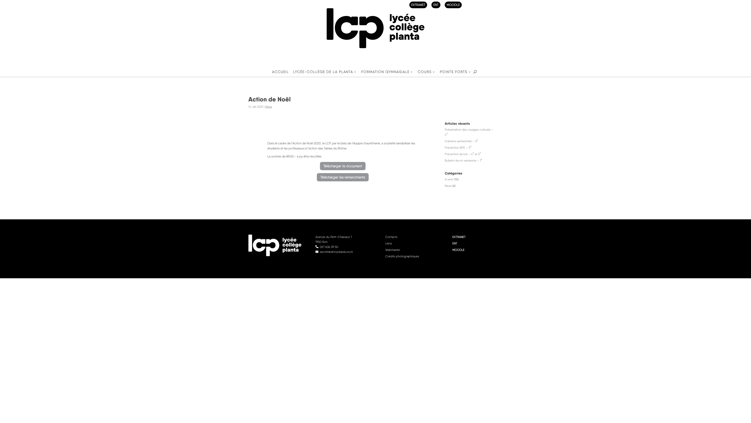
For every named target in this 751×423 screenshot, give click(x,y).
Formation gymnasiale (385, 72)
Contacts (391, 237)
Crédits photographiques (402, 256)
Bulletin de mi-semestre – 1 (463, 160)
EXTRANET (418, 5)
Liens (388, 243)
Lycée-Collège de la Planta (323, 72)
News (268, 106)
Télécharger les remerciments (342, 177)
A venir (449, 179)
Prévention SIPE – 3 (458, 147)
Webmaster (392, 250)
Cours (425, 72)
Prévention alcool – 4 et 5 (463, 154)
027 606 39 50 (329, 247)
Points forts (453, 72)
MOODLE (453, 5)
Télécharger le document (342, 166)
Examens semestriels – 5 (461, 141)
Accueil (280, 72)
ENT (435, 5)
